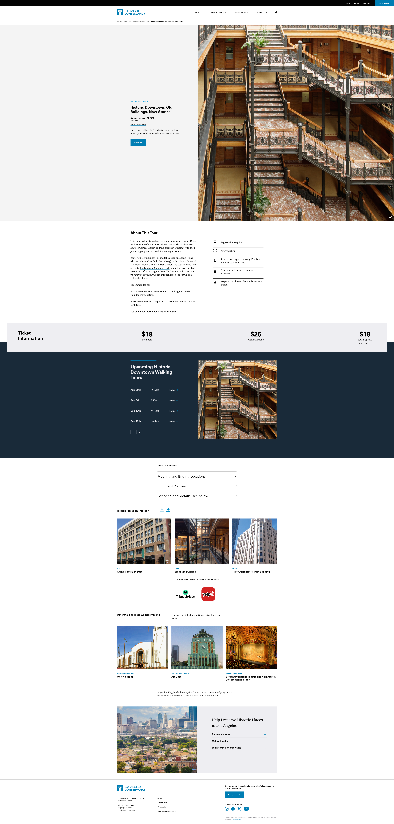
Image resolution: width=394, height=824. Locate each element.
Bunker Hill (153, 257)
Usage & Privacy (237, 819)
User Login (366, 3)
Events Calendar (139, 21)
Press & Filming (163, 803)
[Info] (390, 217)
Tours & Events (216, 12)
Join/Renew (384, 3)
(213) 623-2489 (128, 805)
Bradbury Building (173, 247)
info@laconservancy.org (126, 810)
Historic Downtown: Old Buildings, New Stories (167, 21)
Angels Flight (186, 257)
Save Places (240, 12)
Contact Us (161, 807)
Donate (356, 3)
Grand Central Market (160, 264)
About (348, 3)
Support (260, 12)
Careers (160, 798)
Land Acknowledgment (166, 811)
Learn (196, 12)
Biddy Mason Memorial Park (155, 268)
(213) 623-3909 (126, 808)
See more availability (138, 124)
